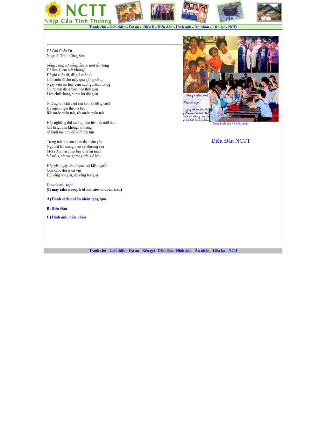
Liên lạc (218, 27)
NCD (232, 27)
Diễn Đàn (59, 208)
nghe (69, 184)
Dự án (134, 27)
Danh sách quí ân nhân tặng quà (79, 199)
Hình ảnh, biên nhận (69, 217)
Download (55, 184)
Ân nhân (202, 27)
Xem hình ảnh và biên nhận (230, 123)
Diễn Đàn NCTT (230, 141)
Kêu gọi (148, 250)
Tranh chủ (97, 27)
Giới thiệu (118, 27)
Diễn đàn (165, 27)
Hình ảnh (183, 27)
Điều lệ (148, 27)
